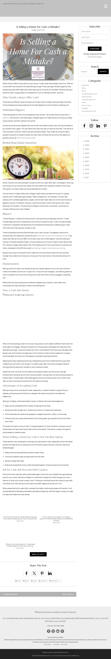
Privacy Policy (47, 644)
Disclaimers (67, 655)
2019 (87, 169)
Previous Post (11, 594)
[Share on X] (34, 573)
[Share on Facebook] (26, 573)
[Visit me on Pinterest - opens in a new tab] (105, 126)
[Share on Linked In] (50, 573)
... (60, 581)
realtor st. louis (86, 105)
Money (19, 581)
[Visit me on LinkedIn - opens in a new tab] (98, 126)
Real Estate (54, 581)
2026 (87, 141)
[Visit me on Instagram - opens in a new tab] (91, 126)
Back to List (37, 554)
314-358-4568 (58, 626)
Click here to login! (95, 57)
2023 (87, 153)
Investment (43, 581)
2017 (87, 177)
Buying (84, 91)
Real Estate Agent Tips (88, 100)
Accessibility (56, 644)
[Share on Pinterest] (42, 573)
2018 (87, 173)
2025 (87, 145)
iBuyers (26, 581)
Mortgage (85, 108)
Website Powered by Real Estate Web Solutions (55, 652)
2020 (87, 165)
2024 (87, 149)
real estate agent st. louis (89, 94)
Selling (34, 581)
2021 (87, 161)
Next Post (67, 594)
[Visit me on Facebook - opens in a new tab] (84, 126)
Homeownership (86, 97)
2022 (87, 157)
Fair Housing (64, 644)
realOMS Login (75, 655)
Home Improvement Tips (89, 111)
